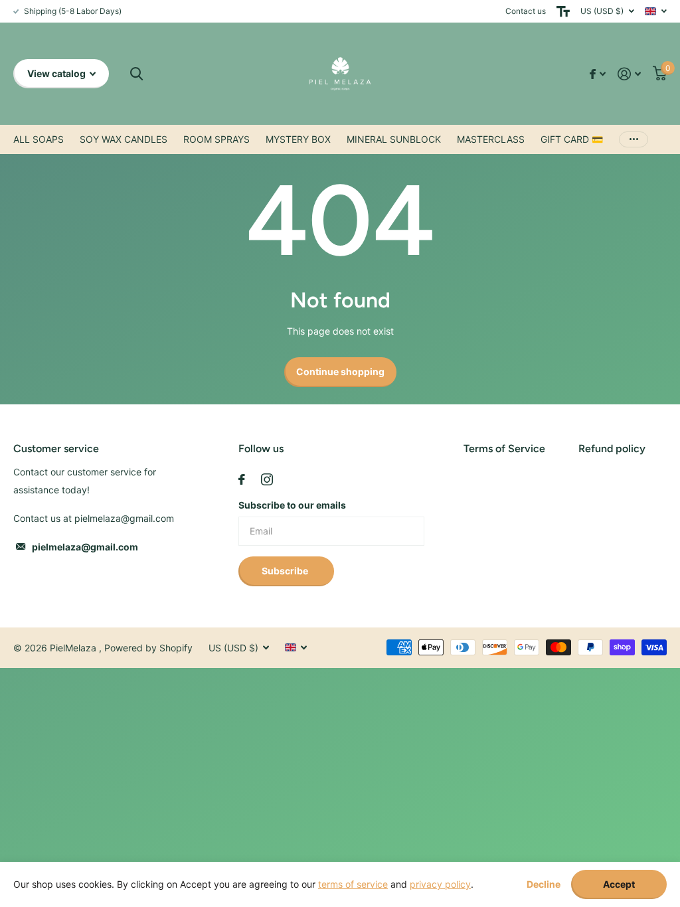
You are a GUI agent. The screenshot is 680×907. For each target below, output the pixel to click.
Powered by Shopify (148, 647)
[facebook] (241, 479)
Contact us (525, 11)
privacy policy (440, 884)
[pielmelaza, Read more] (597, 74)
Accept (619, 884)
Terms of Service (504, 448)
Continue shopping (340, 371)
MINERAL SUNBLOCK (394, 139)
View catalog (57, 73)
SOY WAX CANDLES (123, 139)
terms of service (353, 884)
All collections (38, 139)
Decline (543, 884)
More (633, 139)
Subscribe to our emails (292, 505)
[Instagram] (267, 479)
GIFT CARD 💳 (572, 139)
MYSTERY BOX (298, 139)
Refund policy (611, 448)
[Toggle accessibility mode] (563, 11)
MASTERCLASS (491, 139)
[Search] (136, 74)
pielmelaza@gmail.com (85, 546)
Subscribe (286, 570)
